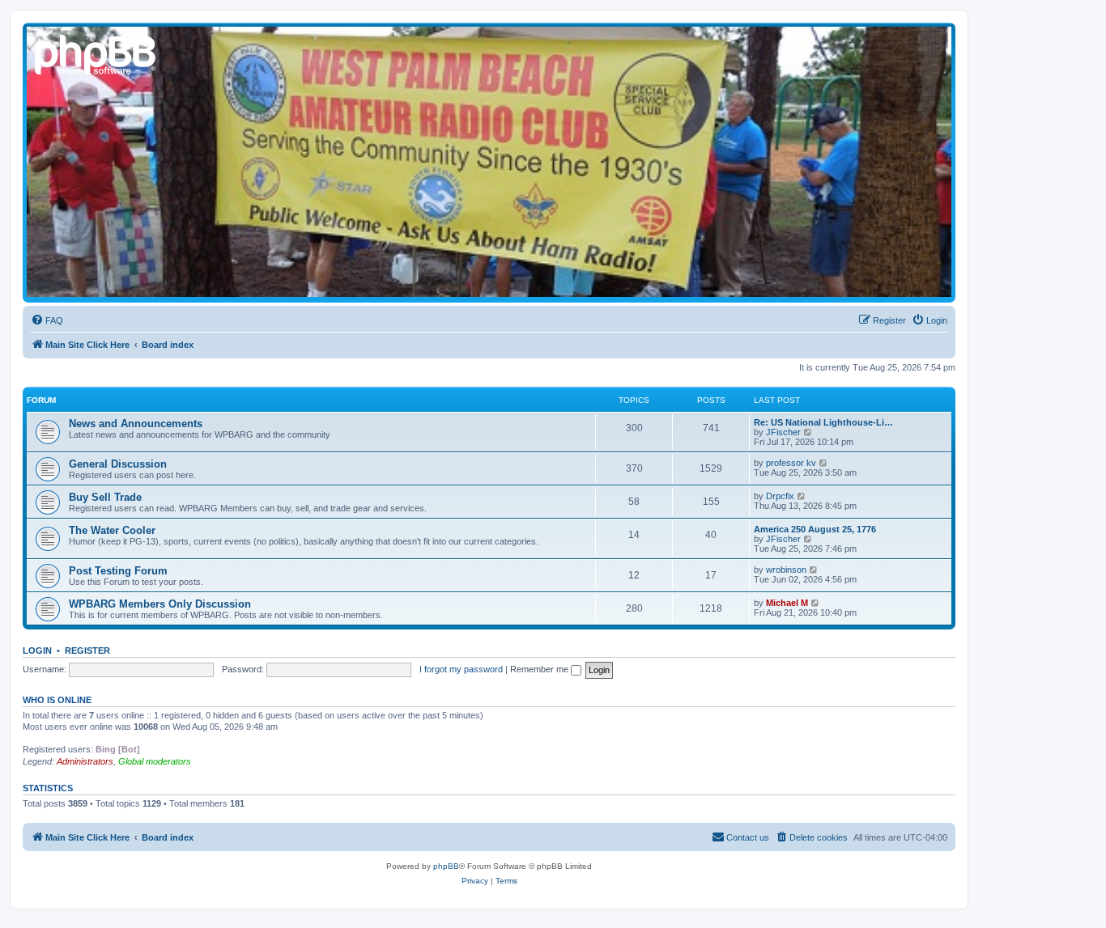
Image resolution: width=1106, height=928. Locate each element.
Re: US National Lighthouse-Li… (823, 422)
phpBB (446, 866)
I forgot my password (461, 669)
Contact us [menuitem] (747, 837)
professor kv (791, 463)
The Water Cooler (112, 530)
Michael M (787, 603)
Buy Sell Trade (105, 497)
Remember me (540, 669)
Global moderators (154, 761)
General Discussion (118, 464)
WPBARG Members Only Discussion (160, 604)
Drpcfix (780, 496)
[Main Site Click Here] (96, 52)
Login (37, 650)
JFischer (783, 432)
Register (87, 650)
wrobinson (786, 569)
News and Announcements (135, 423)
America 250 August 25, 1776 (815, 529)
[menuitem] (47, 320)
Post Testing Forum (118, 571)
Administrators (85, 761)
